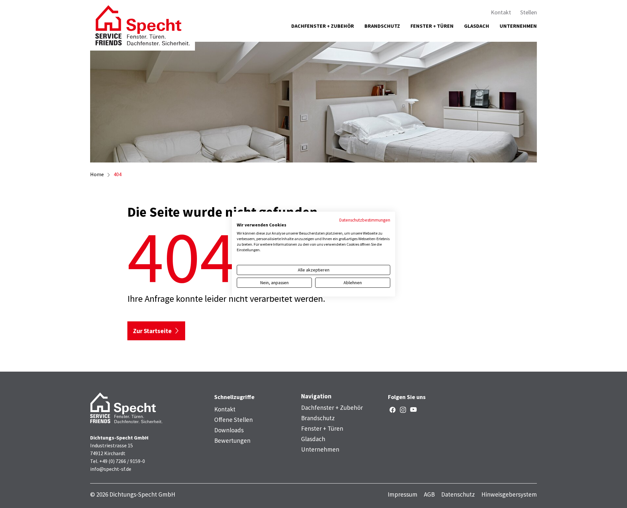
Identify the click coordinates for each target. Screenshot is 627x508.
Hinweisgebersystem (509, 494)
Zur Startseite (152, 331)
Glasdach (476, 26)
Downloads (229, 430)
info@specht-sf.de (110, 469)
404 (117, 174)
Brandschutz (382, 26)
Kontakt (501, 12)
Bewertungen (232, 440)
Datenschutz (458, 494)
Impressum (402, 494)
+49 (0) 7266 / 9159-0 (122, 461)
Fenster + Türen (432, 26)
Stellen (528, 12)
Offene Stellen (233, 419)
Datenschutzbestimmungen (364, 220)
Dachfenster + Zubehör (322, 26)
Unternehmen (518, 26)
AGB (429, 494)
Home (97, 174)
